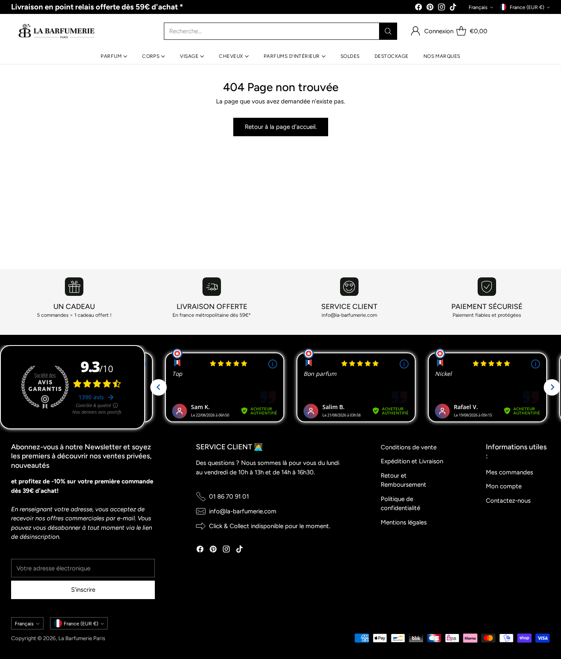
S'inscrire (83, 589)
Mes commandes (509, 472)
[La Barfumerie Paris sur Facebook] (418, 8)
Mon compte (504, 486)
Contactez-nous (508, 500)
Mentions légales (404, 522)
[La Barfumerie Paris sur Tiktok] (453, 8)
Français (478, 7)
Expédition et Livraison (412, 461)
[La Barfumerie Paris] (57, 31)
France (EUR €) (527, 7)
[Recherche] (388, 31)
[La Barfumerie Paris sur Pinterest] (430, 8)
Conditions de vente (409, 447)
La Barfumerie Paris (81, 638)
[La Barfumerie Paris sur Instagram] (441, 8)
